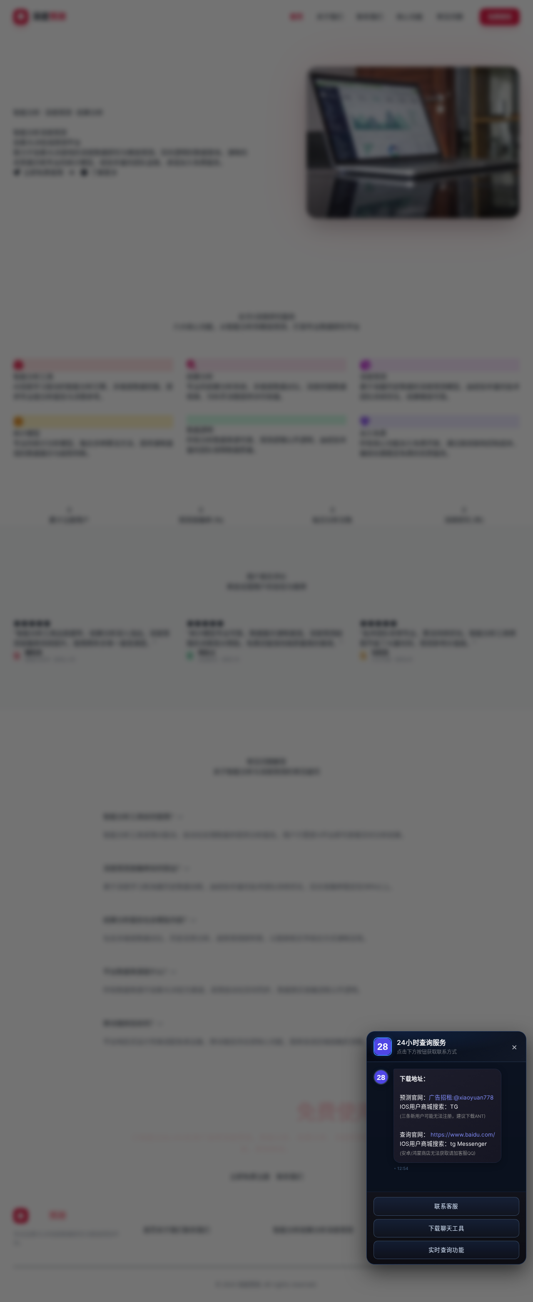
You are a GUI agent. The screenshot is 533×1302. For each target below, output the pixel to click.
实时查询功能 (446, 1250)
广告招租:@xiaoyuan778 (461, 1097)
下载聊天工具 (446, 1228)
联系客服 (446, 1206)
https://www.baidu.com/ (462, 1134)
